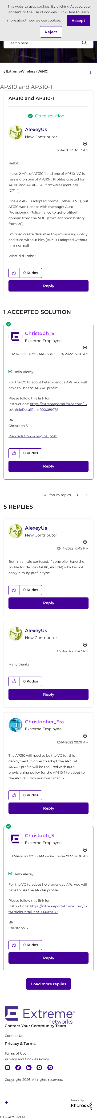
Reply (48, 286)
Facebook (7, 1067)
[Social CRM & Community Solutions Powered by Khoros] (81, 1104)
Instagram (50, 1067)
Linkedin (29, 1067)
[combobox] (48, 42)
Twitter (18, 1067)
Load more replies (48, 984)
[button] (78, 20)
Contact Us (14, 1036)
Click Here (66, 12)
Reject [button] (51, 32)
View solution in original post (32, 436)
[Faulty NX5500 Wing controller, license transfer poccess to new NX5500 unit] (78, 494)
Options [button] (90, 71)
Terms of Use (15, 1053)
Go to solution (50, 116)
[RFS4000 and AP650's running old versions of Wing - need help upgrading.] (86, 494)
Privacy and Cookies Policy (27, 1059)
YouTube (39, 1067)
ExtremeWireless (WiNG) (27, 71)
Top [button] (6, 1103)
